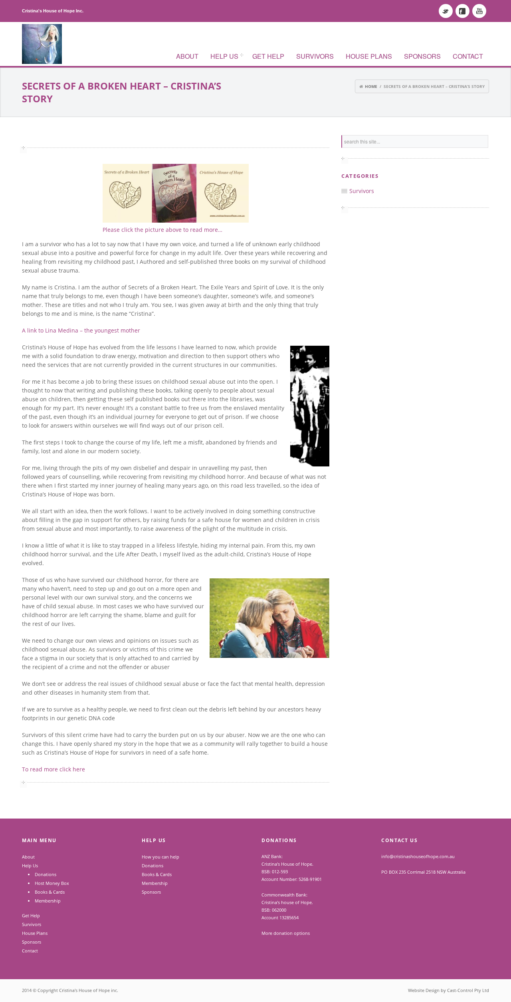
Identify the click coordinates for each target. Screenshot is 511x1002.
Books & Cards (50, 892)
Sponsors (422, 56)
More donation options (285, 933)
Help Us (221, 57)
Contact (468, 56)
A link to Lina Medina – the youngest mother (81, 330)
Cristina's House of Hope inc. (88, 990)
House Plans (369, 56)
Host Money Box (52, 883)
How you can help (160, 857)
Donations (45, 874)
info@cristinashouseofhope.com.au (418, 856)
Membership (48, 901)
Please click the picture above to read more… (162, 229)
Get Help (268, 56)
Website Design (424, 990)
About (187, 56)
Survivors (315, 56)
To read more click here (54, 769)
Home (371, 86)
